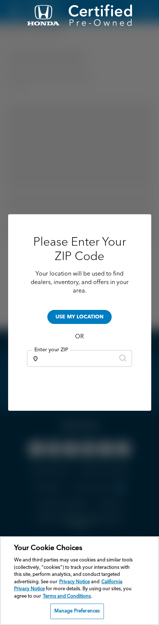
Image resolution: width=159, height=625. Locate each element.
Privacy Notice (74, 582)
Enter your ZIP (51, 349)
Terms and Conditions (67, 596)
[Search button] (123, 358)
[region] (79, 580)
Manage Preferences (77, 611)
